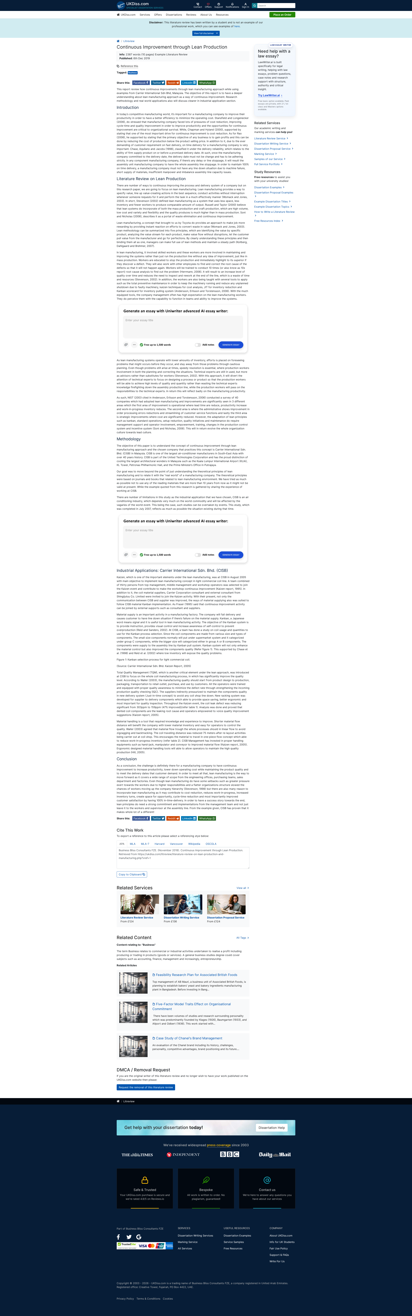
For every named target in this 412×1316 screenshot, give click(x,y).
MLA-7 (145, 843)
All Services (185, 1248)
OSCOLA (211, 843)
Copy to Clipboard (130, 874)
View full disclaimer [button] (204, 33)
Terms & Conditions (148, 1298)
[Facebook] (120, 1236)
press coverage (219, 1145)
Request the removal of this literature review (146, 1087)
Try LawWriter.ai (270, 95)
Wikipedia (194, 843)
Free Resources (233, 1248)
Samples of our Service (268, 159)
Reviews (191, 14)
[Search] (254, 5)
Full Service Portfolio (267, 164)
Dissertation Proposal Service (272, 148)
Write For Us (277, 1261)
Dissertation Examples (268, 187)
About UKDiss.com (281, 1235)
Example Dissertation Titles (271, 201)
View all (242, 888)
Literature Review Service (270, 138)
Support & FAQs (279, 1254)
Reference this (129, 66)
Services (145, 14)
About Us (206, 14)
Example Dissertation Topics (272, 206)
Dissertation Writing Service (271, 143)
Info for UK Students (282, 1242)
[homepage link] (118, 41)
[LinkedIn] (129, 1236)
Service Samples (234, 1242)
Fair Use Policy (279, 1248)
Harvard (159, 843)
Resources (222, 14)
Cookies (168, 1298)
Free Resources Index (267, 220)
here (237, 26)
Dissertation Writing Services (195, 1235)
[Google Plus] (138, 1236)
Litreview (129, 41)
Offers (158, 14)
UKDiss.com (128, 14)
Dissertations (174, 14)
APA (121, 843)
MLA (133, 843)
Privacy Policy (125, 1298)
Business (132, 72)
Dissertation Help (272, 1128)
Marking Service (264, 153)
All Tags (241, 937)
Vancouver (176, 843)
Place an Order (282, 14)
